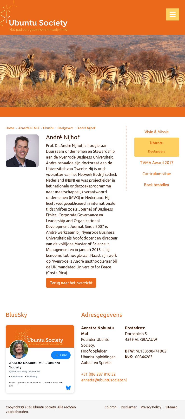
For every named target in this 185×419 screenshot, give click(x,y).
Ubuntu (48, 128)
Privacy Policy (151, 407)
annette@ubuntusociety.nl (104, 380)
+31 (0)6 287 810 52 (98, 374)
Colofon (111, 407)
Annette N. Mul (28, 128)
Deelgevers (65, 128)
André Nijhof (86, 128)
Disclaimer (129, 407)
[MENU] (172, 14)
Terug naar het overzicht (71, 283)
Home (10, 128)
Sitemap (171, 407)
